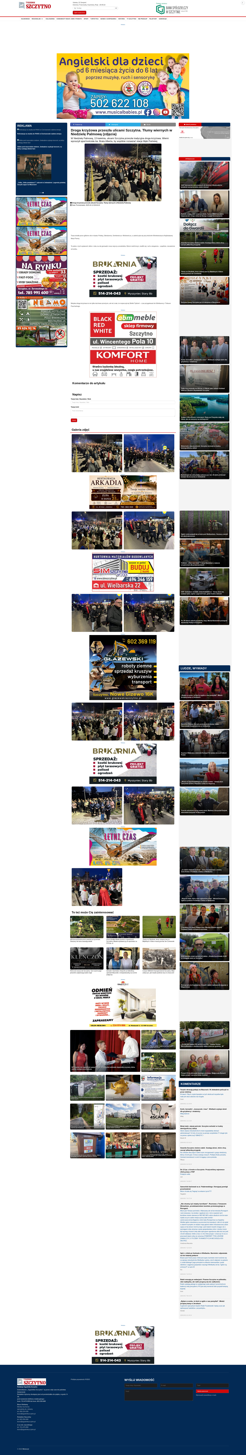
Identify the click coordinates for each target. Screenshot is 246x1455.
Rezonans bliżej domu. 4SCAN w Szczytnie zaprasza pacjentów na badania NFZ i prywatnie (156, 1127)
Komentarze (191, 1084)
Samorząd (163, 19)
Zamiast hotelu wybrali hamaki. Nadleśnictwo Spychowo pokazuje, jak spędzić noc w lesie (157, 1047)
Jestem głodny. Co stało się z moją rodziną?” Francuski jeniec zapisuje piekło (157, 1155)
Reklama (24, 125)
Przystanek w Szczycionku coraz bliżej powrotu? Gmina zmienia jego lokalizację (86, 1127)
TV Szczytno (131, 19)
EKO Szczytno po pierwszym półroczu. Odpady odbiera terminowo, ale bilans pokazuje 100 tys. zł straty (86, 1155)
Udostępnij (114, 124)
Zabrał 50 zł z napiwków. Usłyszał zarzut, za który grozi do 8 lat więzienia (122, 1098)
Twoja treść (75, 407)
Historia (121, 19)
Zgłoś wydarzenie (79, 12)
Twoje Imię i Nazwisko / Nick (81, 399)
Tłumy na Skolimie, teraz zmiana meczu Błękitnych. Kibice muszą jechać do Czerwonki (158, 940)
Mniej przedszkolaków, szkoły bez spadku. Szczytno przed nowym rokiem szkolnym (122, 1127)
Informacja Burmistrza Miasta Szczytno (153, 1099)
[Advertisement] (123, 39)
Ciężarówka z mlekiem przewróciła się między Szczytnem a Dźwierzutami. (87, 1098)
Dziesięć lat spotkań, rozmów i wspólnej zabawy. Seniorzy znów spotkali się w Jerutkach (122, 1155)
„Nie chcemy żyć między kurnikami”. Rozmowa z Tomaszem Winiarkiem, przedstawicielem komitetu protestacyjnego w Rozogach (203, 1206)
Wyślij (147, 124)
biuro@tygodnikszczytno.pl (26, 1414)
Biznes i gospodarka (108, 19)
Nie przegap (142, 19)
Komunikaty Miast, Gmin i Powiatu (69, 19)
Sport (86, 19)
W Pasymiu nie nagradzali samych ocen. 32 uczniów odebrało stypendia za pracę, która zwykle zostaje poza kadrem (103, 1068)
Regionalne (36, 19)
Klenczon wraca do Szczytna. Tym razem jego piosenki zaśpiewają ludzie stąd (85, 972)
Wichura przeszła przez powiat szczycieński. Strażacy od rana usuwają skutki (85, 940)
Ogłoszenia (50, 19)
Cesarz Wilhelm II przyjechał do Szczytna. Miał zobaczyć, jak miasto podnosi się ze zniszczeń (158, 972)
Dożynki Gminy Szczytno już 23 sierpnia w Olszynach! (200, 302)
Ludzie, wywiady (194, 668)
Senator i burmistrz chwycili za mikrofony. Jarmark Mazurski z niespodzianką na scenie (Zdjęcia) (121, 973)
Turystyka (94, 19)
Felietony (153, 19)
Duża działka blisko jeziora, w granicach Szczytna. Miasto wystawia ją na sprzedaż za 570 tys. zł (121, 941)
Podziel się (78, 124)
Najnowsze (25, 19)
